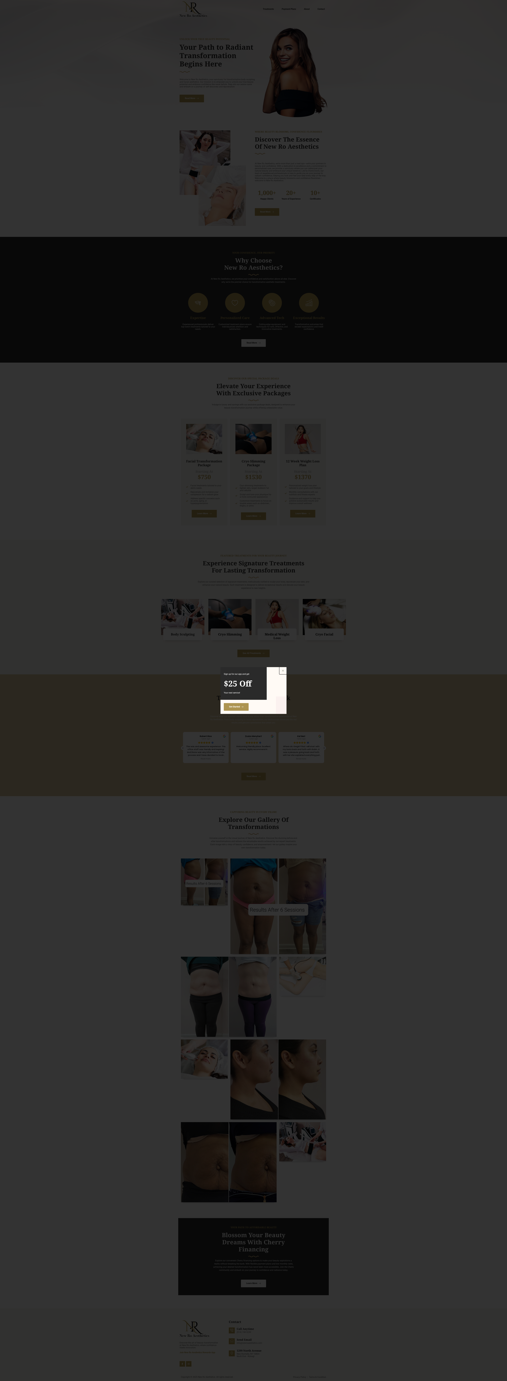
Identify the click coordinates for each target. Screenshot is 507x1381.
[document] (253, 690)
